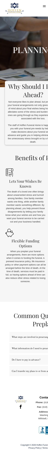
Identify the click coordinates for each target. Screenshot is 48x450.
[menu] (44, 6)
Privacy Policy (34, 448)
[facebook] (20, 407)
